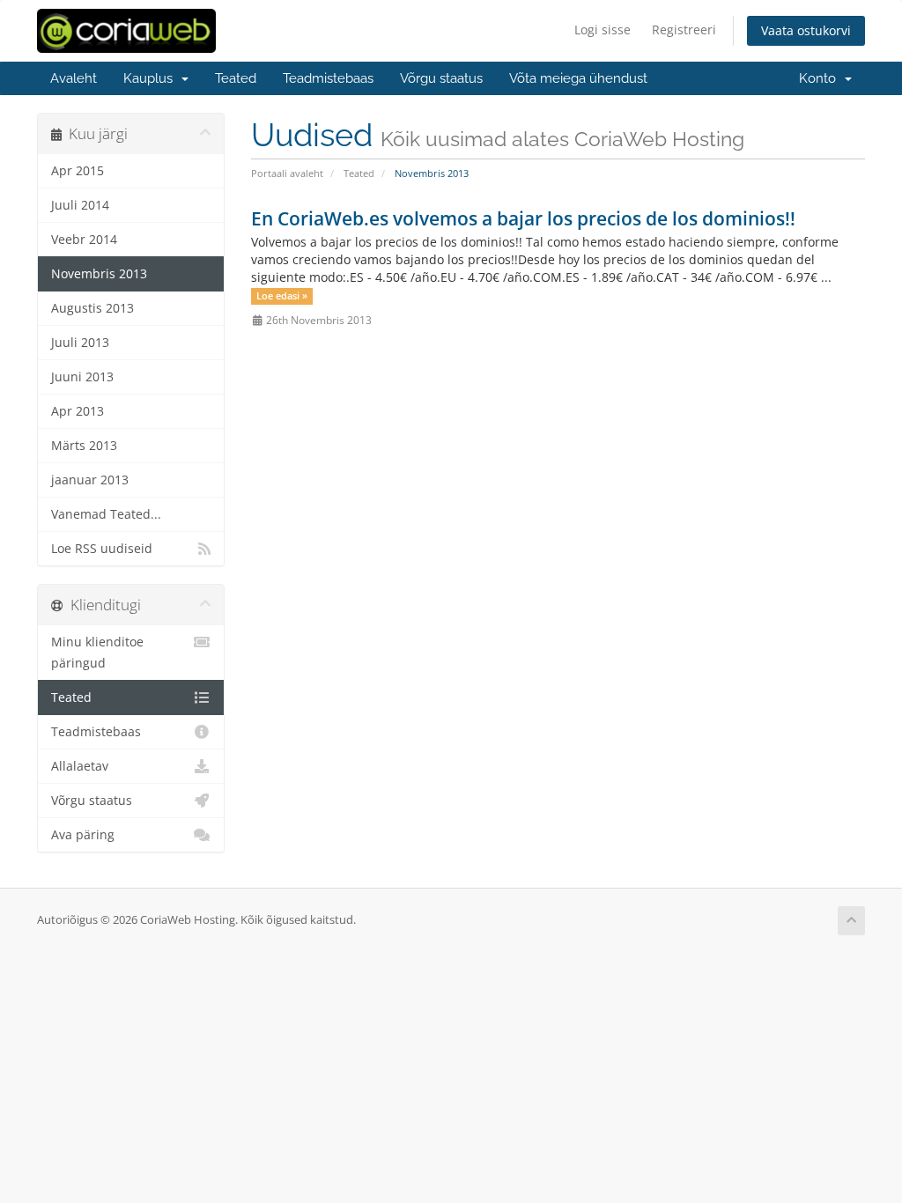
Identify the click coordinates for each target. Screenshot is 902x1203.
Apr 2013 (77, 411)
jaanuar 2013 (90, 480)
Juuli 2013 (80, 343)
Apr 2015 (77, 171)
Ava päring (83, 835)
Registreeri (684, 29)
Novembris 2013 (99, 274)
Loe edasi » (281, 296)
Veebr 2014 (84, 239)
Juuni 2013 (82, 377)
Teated (235, 78)
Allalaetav (79, 766)
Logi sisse (602, 29)
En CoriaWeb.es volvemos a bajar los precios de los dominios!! (523, 218)
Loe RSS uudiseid (101, 549)
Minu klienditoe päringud (97, 652)
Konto (821, 78)
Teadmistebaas (328, 78)
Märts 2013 (84, 446)
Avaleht (73, 78)
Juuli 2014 (80, 205)
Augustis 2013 (92, 308)
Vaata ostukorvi (806, 30)
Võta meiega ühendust (578, 78)
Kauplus (151, 78)
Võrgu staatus (441, 78)
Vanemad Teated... (106, 514)
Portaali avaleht (287, 173)
